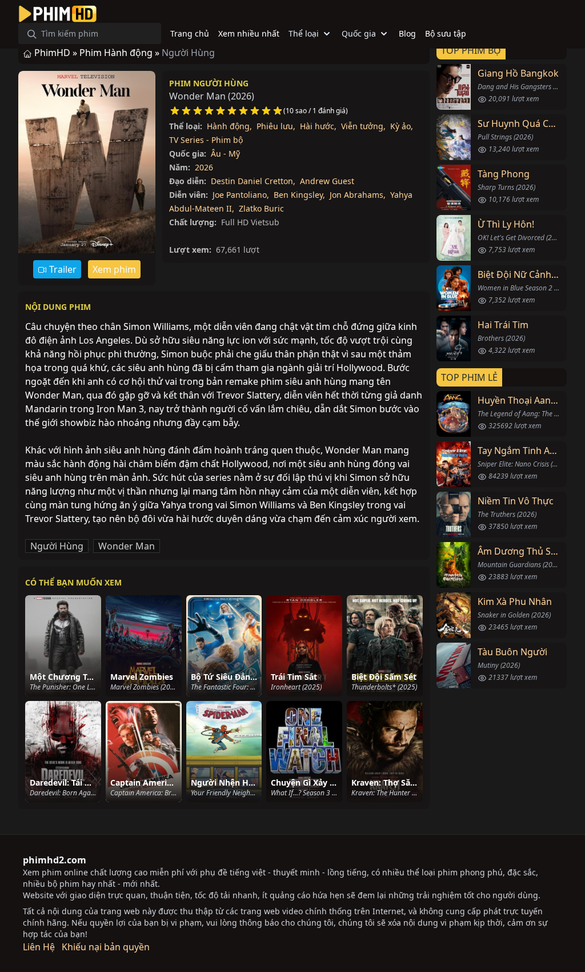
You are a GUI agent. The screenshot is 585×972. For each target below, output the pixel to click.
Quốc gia (359, 33)
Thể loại (304, 33)
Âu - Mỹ (225, 153)
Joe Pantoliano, (241, 194)
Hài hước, (318, 126)
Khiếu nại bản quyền (106, 947)
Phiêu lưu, (276, 126)
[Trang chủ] (57, 14)
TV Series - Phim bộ (206, 139)
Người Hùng (56, 546)
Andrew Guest (327, 181)
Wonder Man (126, 546)
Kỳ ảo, (401, 126)
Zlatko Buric (261, 208)
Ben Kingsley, (299, 194)
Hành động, (229, 126)
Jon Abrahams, (358, 194)
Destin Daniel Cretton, (253, 181)
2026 (204, 167)
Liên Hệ (39, 947)
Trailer (62, 269)
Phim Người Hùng (209, 83)
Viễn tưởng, (363, 126)
